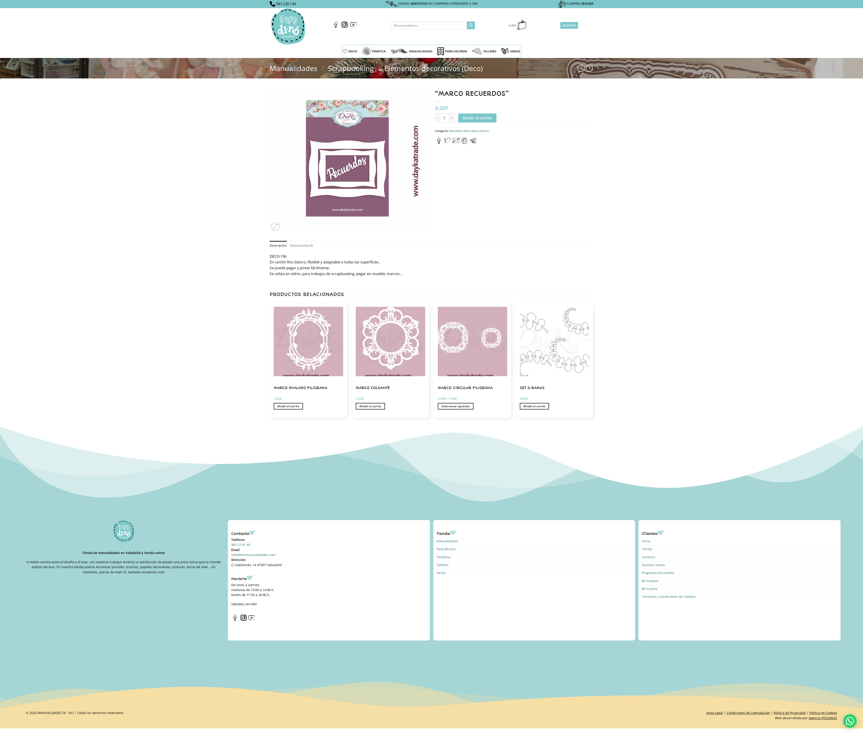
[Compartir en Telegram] (473, 142)
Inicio (646, 541)
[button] (850, 721)
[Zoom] (275, 226)
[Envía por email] (456, 142)
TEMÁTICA (379, 51)
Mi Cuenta (649, 589)
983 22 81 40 (240, 545)
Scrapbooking (351, 68)
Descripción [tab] (278, 245)
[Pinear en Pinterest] (464, 142)
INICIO (352, 51)
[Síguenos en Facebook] (336, 26)
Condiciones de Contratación (748, 713)
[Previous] (270, 362)
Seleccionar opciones (455, 406)
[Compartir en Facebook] (439, 142)
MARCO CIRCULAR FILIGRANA (465, 388)
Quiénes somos (653, 565)
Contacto (648, 557)
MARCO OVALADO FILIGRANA (300, 388)
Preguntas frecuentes (658, 573)
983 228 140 (286, 3)
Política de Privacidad (790, 713)
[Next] (593, 362)
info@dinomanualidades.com (253, 555)
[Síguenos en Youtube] (353, 26)
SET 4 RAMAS (532, 388)
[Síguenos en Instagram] (344, 26)
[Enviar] (471, 25)
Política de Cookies (823, 713)
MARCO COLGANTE (373, 388)
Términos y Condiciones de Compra (668, 596)
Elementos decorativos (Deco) (433, 68)
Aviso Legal (714, 713)
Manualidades (293, 68)
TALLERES (489, 51)
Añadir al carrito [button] (288, 406)
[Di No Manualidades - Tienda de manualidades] (289, 26)
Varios (441, 573)
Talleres (443, 565)
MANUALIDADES (420, 51)
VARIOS (515, 51)
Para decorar (446, 549)
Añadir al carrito (477, 118)
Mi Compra (650, 581)
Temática (443, 557)
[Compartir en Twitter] (447, 142)
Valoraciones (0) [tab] (301, 245)
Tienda (647, 549)
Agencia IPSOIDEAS (823, 718)
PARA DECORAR (456, 51)
